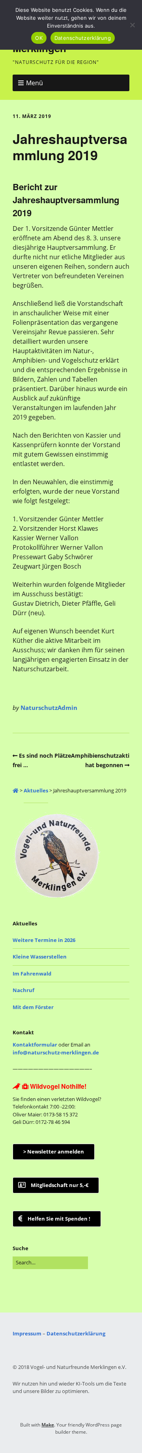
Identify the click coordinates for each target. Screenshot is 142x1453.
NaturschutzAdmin (49, 708)
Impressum (27, 1333)
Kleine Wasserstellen (40, 956)
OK (39, 38)
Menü (34, 83)
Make (47, 1424)
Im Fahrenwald (32, 973)
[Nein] (132, 25)
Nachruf (23, 990)
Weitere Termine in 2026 (44, 940)
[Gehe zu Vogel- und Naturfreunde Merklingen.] (16, 790)
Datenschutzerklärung (76, 1333)
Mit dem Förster (33, 1007)
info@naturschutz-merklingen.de (56, 1052)
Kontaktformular (35, 1044)
